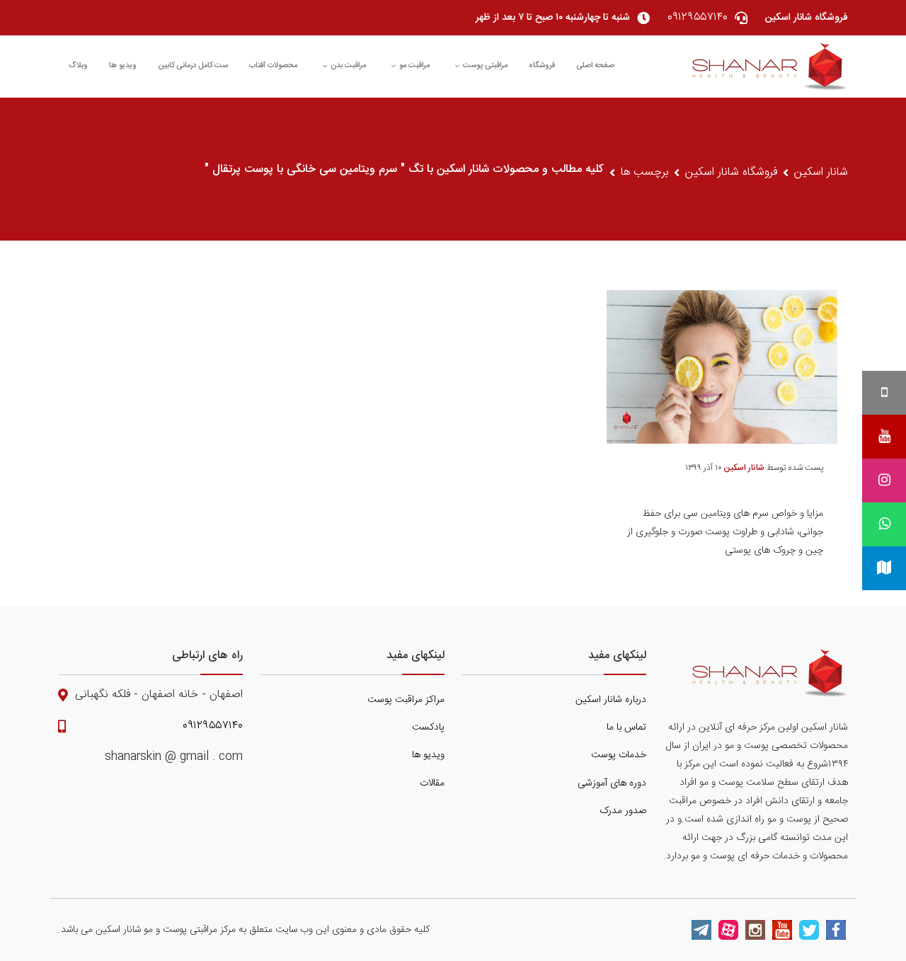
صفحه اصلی (595, 65)
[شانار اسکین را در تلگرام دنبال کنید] (701, 930)
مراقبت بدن (348, 65)
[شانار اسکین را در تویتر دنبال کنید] (809, 930)
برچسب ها (644, 172)
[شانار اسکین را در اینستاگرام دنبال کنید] (755, 930)
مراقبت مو (414, 65)
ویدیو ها (123, 65)
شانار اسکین (821, 172)
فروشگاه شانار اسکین (731, 172)
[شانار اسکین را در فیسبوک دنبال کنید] (836, 930)
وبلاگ (78, 65)
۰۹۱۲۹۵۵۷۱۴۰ (213, 726)
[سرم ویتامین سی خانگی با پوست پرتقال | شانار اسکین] (770, 66)
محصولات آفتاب (273, 65)
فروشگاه (542, 65)
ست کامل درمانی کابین (193, 65)
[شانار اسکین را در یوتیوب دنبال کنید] (782, 930)
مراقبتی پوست (485, 65)
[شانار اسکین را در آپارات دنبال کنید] (728, 930)
